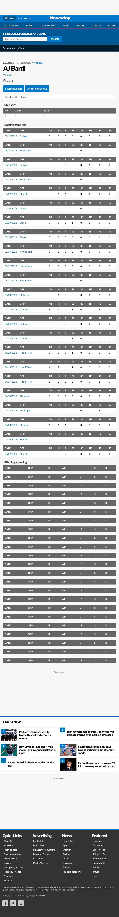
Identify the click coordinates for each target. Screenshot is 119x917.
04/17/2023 (11, 381)
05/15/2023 (11, 179)
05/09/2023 (11, 222)
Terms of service (10, 887)
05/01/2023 (11, 280)
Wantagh (7, 74)
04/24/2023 (11, 338)
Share (10, 81)
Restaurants (99, 862)
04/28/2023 (11, 295)
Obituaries (98, 845)
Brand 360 (38, 845)
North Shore (26, 251)
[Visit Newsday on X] (13, 903)
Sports (29, 25)
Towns (66, 867)
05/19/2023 (11, 136)
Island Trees (26, 352)
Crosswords (99, 849)
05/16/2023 (11, 165)
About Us (8, 841)
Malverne (24, 295)
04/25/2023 (11, 324)
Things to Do (99, 854)
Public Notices (40, 862)
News (66, 25)
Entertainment (100, 858)
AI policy (49, 889)
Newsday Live (10, 858)
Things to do (48, 25)
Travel (96, 871)
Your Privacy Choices (64, 889)
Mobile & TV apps (12, 871)
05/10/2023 (11, 208)
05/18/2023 (11, 150)
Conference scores (37, 88)
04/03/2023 (11, 425)
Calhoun (24, 136)
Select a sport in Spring (14, 48)
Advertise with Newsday (26, 889)
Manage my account (13, 867)
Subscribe (8, 845)
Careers (7, 862)
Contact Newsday (94, 887)
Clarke (23, 208)
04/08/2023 (11, 396)
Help (41, 889)
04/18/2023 (11, 367)
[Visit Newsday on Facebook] (5, 903)
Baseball (24, 62)
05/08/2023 (11, 237)
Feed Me (80, 25)
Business (67, 862)
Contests (8, 876)
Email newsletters (12, 854)
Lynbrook (24, 309)
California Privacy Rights (63, 887)
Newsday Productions (44, 849)
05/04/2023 (11, 251)
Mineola (24, 194)
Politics (66, 854)
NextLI (96, 876)
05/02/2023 (11, 266)
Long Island (11, 25)
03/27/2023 (11, 453)
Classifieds (38, 858)
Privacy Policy (44, 887)
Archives (7, 880)
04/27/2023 (11, 309)
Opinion (96, 25)
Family (96, 867)
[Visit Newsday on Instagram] (21, 903)
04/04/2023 (11, 410)
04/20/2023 (11, 352)
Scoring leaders (13, 88)
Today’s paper (10, 849)
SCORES (8, 62)
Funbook (97, 841)
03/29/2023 (11, 194)
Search (55, 39)
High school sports (72, 871)
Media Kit (38, 841)
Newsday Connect (42, 854)
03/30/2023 (11, 439)
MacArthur (25, 150)
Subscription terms (27, 887)
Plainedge (25, 396)
